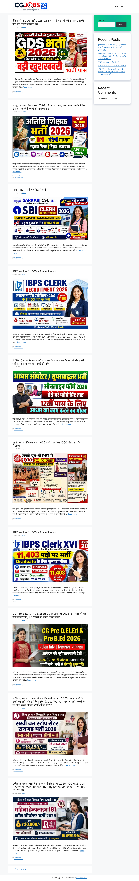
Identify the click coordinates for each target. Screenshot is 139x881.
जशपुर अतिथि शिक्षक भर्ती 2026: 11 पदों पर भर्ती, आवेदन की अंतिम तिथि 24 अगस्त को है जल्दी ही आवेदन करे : (49, 107)
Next (23, 869)
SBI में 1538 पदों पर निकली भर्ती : (30, 190)
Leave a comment (18, 92)
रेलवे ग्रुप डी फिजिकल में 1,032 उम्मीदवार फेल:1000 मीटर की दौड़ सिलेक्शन (47, 444)
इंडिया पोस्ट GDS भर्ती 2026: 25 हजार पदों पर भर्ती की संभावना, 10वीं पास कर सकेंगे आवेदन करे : (48, 22)
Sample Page (119, 6)
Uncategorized (17, 91)
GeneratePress (81, 878)
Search (101, 20)
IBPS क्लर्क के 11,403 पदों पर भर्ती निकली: (35, 271)
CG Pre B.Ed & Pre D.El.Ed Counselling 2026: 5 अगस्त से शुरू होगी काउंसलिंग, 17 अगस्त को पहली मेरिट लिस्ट (50, 615)
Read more (27, 87)
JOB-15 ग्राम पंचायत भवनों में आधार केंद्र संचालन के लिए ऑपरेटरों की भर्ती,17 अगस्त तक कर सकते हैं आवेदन (48, 362)
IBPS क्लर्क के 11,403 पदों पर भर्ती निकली (34, 532)
